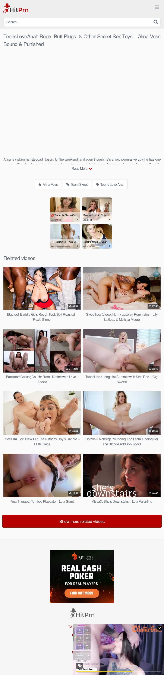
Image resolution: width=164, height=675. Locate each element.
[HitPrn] (15, 8)
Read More (80, 168)
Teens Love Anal (112, 184)
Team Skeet (79, 184)
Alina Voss (50, 184)
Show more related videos (82, 521)
